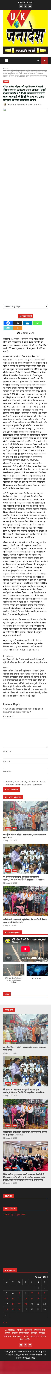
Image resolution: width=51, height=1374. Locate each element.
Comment (9, 716)
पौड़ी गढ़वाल (17, 1336)
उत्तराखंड (6, 82)
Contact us (10, 1329)
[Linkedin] (27, 323)
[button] (14, 975)
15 (38, 1298)
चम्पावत (15, 1333)
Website (7, 771)
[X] (17, 323)
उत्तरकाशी (28, 1329)
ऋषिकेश (14, 828)
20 (25, 1304)
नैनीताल (42, 1333)
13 (25, 1298)
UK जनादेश (10, 104)
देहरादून (34, 1333)
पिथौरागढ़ (7, 1336)
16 (44, 1298)
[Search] (38, 60)
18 (13, 1304)
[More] (17, 328)
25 (13, 1309)
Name (7, 751)
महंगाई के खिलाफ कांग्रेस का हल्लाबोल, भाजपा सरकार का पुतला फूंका (25, 816)
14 (32, 1298)
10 (6, 1298)
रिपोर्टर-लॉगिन (25, 1339)
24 (6, 1309)
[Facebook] (8, 323)
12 (19, 1298)
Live (44, 60)
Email (6, 761)
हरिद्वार (43, 1336)
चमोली (7, 1333)
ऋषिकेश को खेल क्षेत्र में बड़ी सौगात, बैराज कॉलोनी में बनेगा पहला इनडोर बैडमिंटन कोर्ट (25, 901)
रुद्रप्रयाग (35, 1336)
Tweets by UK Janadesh (14, 1214)
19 (19, 1304)
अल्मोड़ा (20, 1329)
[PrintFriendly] (8, 328)
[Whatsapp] (37, 323)
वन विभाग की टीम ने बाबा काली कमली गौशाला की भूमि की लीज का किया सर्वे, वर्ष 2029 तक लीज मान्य (25, 659)
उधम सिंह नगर (39, 1329)
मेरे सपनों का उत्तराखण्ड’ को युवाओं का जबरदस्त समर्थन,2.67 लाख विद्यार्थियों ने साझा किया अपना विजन (25, 859)
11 (13, 1298)
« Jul (5, 1322)
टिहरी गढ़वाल (24, 1333)
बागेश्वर (26, 1336)
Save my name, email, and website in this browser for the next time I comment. (26, 783)
